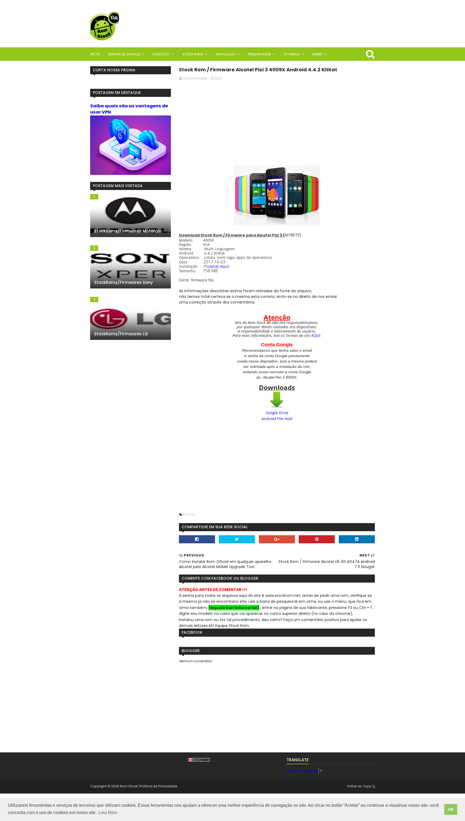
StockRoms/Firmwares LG (121, 334)
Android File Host (277, 418)
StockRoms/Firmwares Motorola (128, 231)
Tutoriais (291, 54)
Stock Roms (192, 54)
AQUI (315, 335)
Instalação (225, 54)
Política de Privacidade (158, 786)
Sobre (317, 54)
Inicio (95, 54)
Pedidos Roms (259, 54)
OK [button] (451, 809)
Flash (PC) (161, 54)
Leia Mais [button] (107, 812)
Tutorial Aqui (216, 266)
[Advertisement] (277, 122)
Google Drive (277, 412)
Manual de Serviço (124, 54)
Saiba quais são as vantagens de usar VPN (129, 109)
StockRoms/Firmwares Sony (123, 282)
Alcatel (189, 514)
